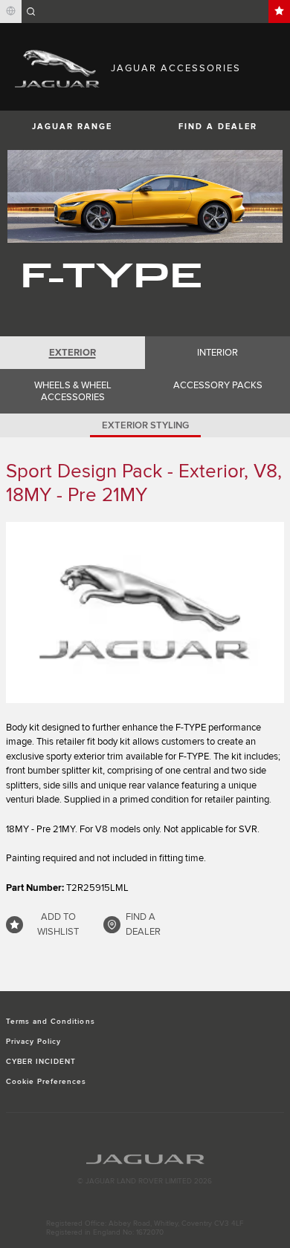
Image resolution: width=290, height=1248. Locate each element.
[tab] (72, 352)
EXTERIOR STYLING (145, 425)
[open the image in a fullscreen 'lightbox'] (145, 612)
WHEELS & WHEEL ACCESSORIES (73, 391)
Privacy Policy (34, 1041)
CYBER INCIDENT (41, 1061)
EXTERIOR (72, 353)
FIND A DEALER (217, 126)
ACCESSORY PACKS (217, 385)
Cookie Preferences (46, 1081)
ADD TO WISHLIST (58, 924)
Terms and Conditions (50, 1021)
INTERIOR (217, 353)
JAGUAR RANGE (72, 126)
